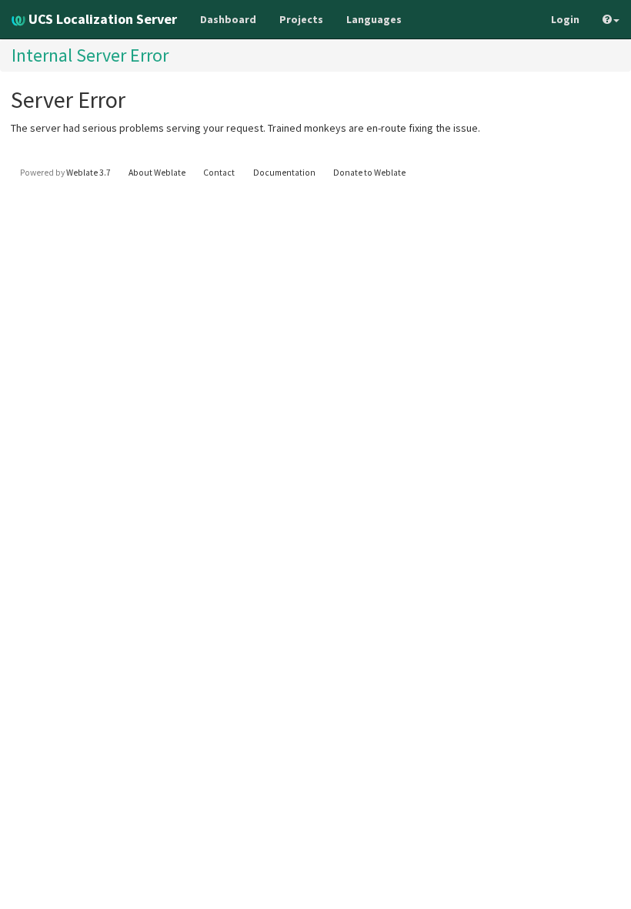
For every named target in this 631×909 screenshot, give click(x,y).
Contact (219, 172)
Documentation (284, 172)
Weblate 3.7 (88, 172)
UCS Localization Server (101, 19)
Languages (374, 19)
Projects (301, 19)
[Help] (611, 19)
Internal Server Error (90, 55)
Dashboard (228, 19)
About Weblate (157, 172)
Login (565, 19)
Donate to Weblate (369, 172)
